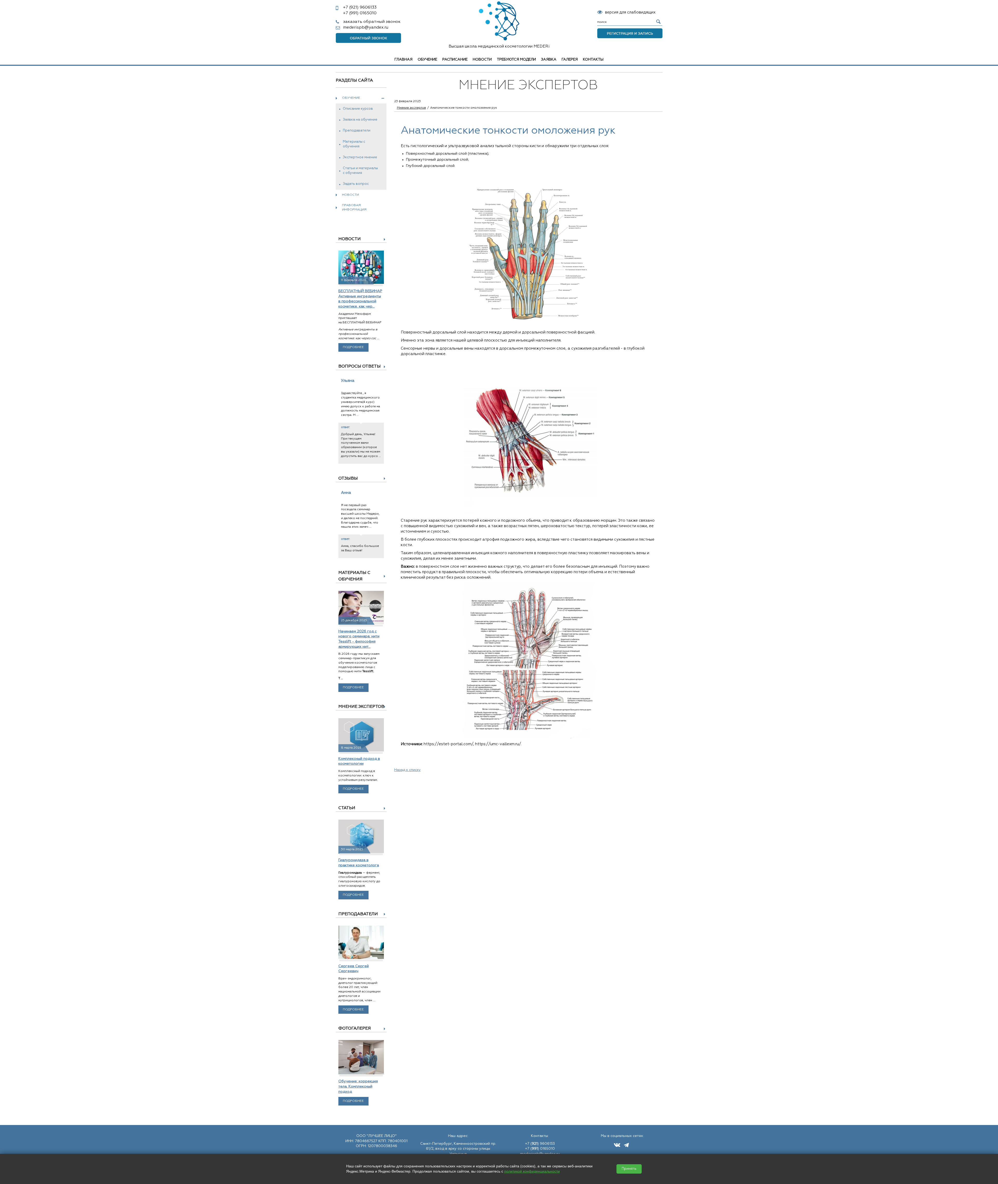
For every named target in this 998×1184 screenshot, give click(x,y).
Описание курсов (358, 108)
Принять (629, 1168)
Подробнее (353, 347)
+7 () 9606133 (540, 1144)
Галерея (570, 59)
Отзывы (348, 478)
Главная (403, 59)
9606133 (360, 7)
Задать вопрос (356, 184)
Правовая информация (354, 207)
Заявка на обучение (360, 119)
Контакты (593, 59)
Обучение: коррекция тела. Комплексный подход (358, 1086)
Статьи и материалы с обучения (360, 171)
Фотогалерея (354, 1028)
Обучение (427, 59)
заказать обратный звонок (371, 22)
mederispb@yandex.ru (365, 27)
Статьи (346, 808)
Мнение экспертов (361, 707)
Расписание (455, 59)
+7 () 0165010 (540, 1148)
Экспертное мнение (360, 157)
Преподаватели (356, 130)
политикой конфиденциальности (532, 1171)
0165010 (360, 13)
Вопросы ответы (359, 366)
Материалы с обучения (354, 144)
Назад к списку (407, 770)
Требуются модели (516, 59)
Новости (482, 59)
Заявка (548, 59)
